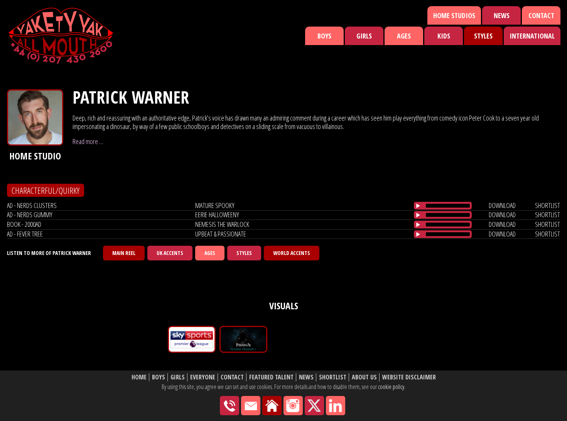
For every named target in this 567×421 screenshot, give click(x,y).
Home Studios (454, 15)
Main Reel (123, 253)
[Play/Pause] (418, 206)
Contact (541, 15)
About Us (364, 377)
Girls (364, 35)
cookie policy (391, 386)
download (502, 205)
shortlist (547, 205)
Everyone (202, 377)
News (502, 15)
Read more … (88, 141)
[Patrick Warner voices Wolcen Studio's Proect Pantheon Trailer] (243, 339)
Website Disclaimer (409, 377)
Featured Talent (271, 377)
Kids (443, 35)
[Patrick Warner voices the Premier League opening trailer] (192, 339)
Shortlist (332, 377)
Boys (324, 35)
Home (139, 377)
